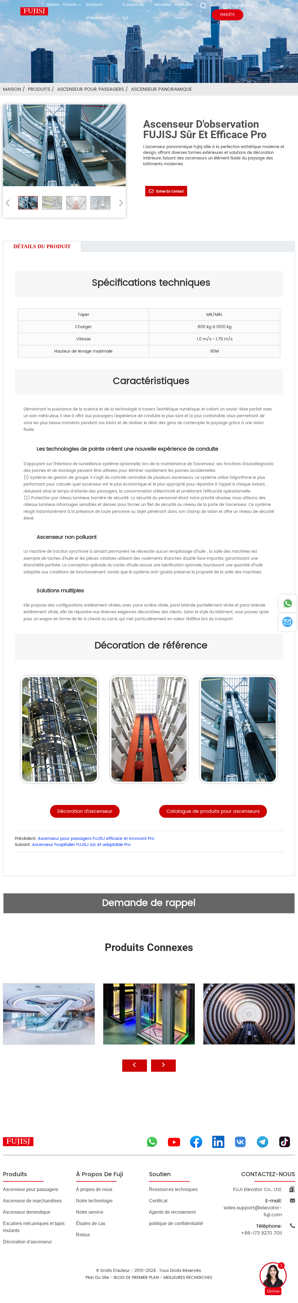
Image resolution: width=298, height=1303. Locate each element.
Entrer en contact (170, 191)
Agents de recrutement (172, 1212)
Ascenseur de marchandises (32, 1200)
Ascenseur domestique (26, 1212)
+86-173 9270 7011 (261, 1230)
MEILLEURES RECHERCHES (188, 1277)
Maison (12, 89)
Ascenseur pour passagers (90, 89)
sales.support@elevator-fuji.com (253, 1207)
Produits (39, 89)
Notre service (89, 1212)
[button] (119, 202)
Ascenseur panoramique (161, 89)
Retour (83, 1234)
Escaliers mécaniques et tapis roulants (34, 1227)
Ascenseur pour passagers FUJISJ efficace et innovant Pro (96, 838)
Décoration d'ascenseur (27, 1241)
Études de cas (90, 1223)
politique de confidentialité (176, 1223)
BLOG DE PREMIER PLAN (136, 1277)
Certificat (158, 1200)
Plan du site (97, 1277)
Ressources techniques (173, 1189)
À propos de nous (94, 1189)
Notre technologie (94, 1200)
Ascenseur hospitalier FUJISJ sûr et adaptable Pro (81, 844)
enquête (227, 14)
